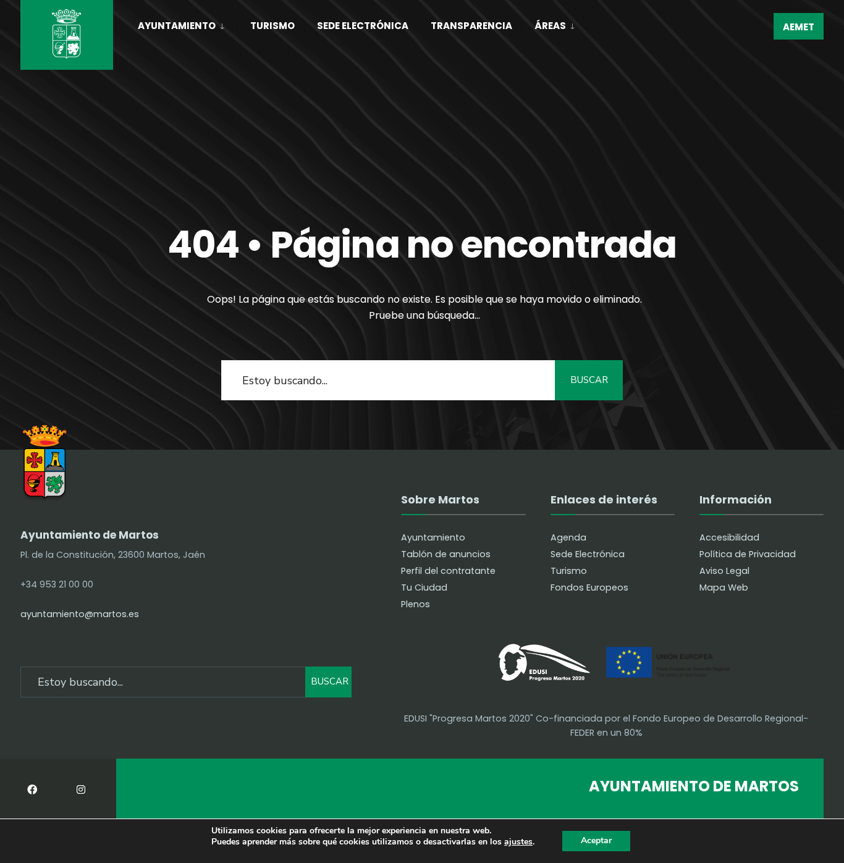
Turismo (272, 25)
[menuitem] (187, 23)
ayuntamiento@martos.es (79, 614)
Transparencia (471, 25)
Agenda (568, 537)
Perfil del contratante (448, 571)
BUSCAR (589, 380)
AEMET (798, 26)
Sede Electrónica (362, 25)
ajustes (518, 842)
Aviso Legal (724, 571)
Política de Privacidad (747, 554)
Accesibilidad (729, 537)
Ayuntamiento (177, 25)
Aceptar (596, 840)
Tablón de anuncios (446, 554)
